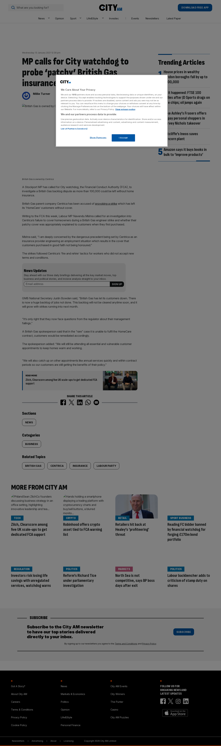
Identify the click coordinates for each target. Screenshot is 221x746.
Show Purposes (98, 137)
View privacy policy (125, 109)
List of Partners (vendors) (74, 129)
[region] (112, 111)
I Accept (123, 138)
